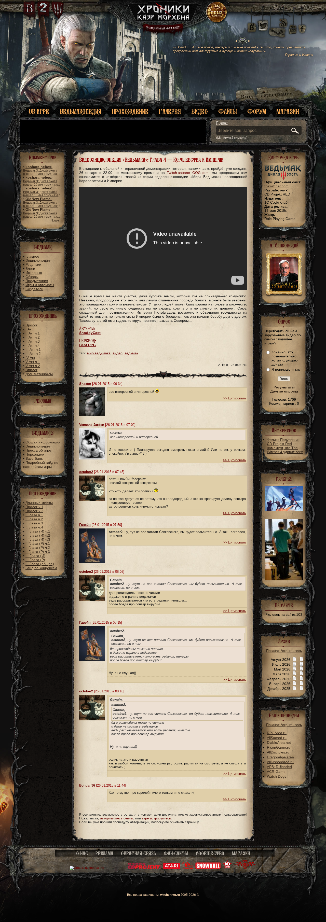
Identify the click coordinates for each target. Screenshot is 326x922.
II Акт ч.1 (32, 333)
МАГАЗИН (241, 853)
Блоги (30, 269)
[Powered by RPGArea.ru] (245, 868)
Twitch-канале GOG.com (187, 173)
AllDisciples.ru (278, 752)
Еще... (57, 220)
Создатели (34, 289)
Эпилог (31, 370)
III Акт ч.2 (33, 354)
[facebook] (302, 25)
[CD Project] (144, 868)
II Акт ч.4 (32, 345)
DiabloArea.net (279, 743)
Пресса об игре (38, 450)
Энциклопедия (37, 260)
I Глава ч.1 (34, 515)
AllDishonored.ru (280, 762)
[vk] (252, 25)
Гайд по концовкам (41, 568)
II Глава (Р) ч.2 (37, 548)
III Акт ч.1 (33, 349)
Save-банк (34, 458)
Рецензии (33, 264)
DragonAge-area (280, 757)
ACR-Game (276, 772)
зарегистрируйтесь (156, 818)
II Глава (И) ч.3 (37, 539)
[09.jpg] (284, 579)
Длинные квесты (39, 503)
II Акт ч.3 (32, 341)
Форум (256, 111)
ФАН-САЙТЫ (176, 853)
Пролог (31, 325)
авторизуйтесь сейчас (117, 818)
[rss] (283, 19)
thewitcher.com (276, 186)
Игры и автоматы (39, 285)
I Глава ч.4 (34, 527)
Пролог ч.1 (34, 507)
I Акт (29, 329)
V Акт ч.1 (32, 362)
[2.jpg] (284, 509)
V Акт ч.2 (32, 366)
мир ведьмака (99, 353)
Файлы (227, 111)
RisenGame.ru (278, 747)
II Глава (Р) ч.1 (37, 543)
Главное (32, 256)
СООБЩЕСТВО (210, 853)
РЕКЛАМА (104, 853)
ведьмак (131, 353)
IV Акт (30, 358)
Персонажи (34, 454)
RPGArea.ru (277, 733)
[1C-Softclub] (187, 868)
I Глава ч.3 (34, 523)
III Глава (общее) (39, 564)
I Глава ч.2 (34, 519)
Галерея (170, 111)
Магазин (287, 111)
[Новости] (294, 660)
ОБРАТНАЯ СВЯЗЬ (138, 853)
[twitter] (262, 25)
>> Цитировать (234, 398)
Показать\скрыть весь (284, 651)
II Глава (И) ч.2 (37, 535)
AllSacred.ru (277, 738)
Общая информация (42, 442)
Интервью (33, 273)
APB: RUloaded (279, 767)
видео (118, 353)
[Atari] (171, 868)
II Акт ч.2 (32, 337)
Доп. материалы (39, 374)
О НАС (82, 853)
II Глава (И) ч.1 (37, 531)
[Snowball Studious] (208, 868)
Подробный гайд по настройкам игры (40, 464)
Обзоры (31, 277)
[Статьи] (302, 660)
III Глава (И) (35, 556)
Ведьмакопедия (80, 111)
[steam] (278, 25)
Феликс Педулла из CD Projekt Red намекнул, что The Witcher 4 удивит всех (285, 446)
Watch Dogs (276, 776)
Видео (199, 111)
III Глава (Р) (35, 560)
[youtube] (292, 25)
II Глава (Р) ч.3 (37, 552)
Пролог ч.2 (34, 511)
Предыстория (36, 281)
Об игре (39, 111)
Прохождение (130, 111)
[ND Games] (227, 868)
